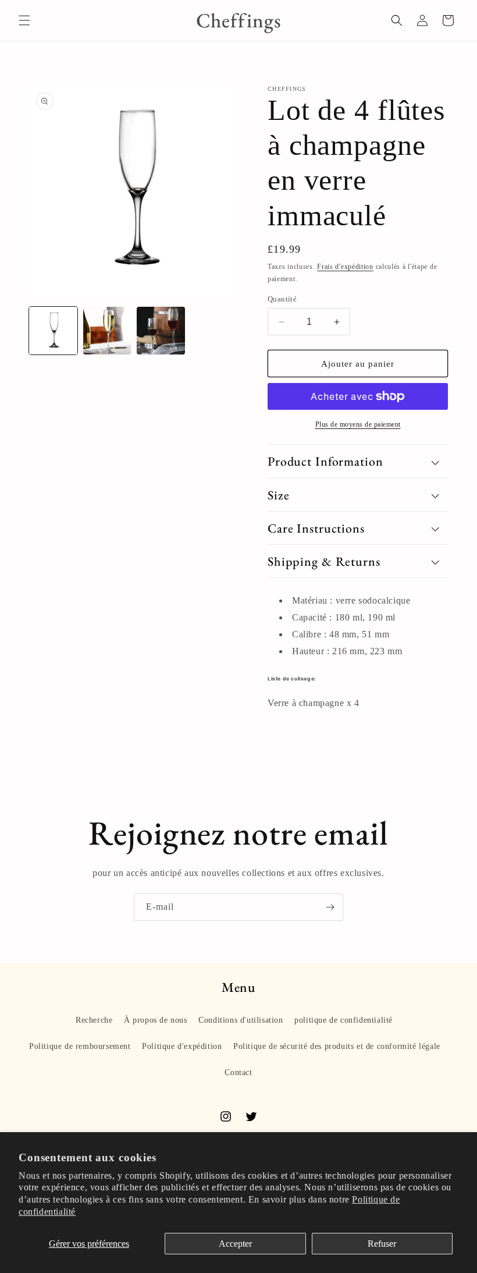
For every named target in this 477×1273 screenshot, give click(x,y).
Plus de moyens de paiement (358, 424)
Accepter (235, 1244)
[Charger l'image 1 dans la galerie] (53, 331)
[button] (24, 20)
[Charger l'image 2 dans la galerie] (107, 331)
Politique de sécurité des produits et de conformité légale (336, 1046)
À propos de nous (155, 1020)
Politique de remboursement (80, 1046)
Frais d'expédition (345, 267)
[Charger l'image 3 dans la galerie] (161, 331)
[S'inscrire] (330, 907)
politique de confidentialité (343, 1020)
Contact (238, 1072)
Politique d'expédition (182, 1046)
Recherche (94, 1020)
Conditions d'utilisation (240, 1020)
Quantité (282, 299)
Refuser (382, 1244)
